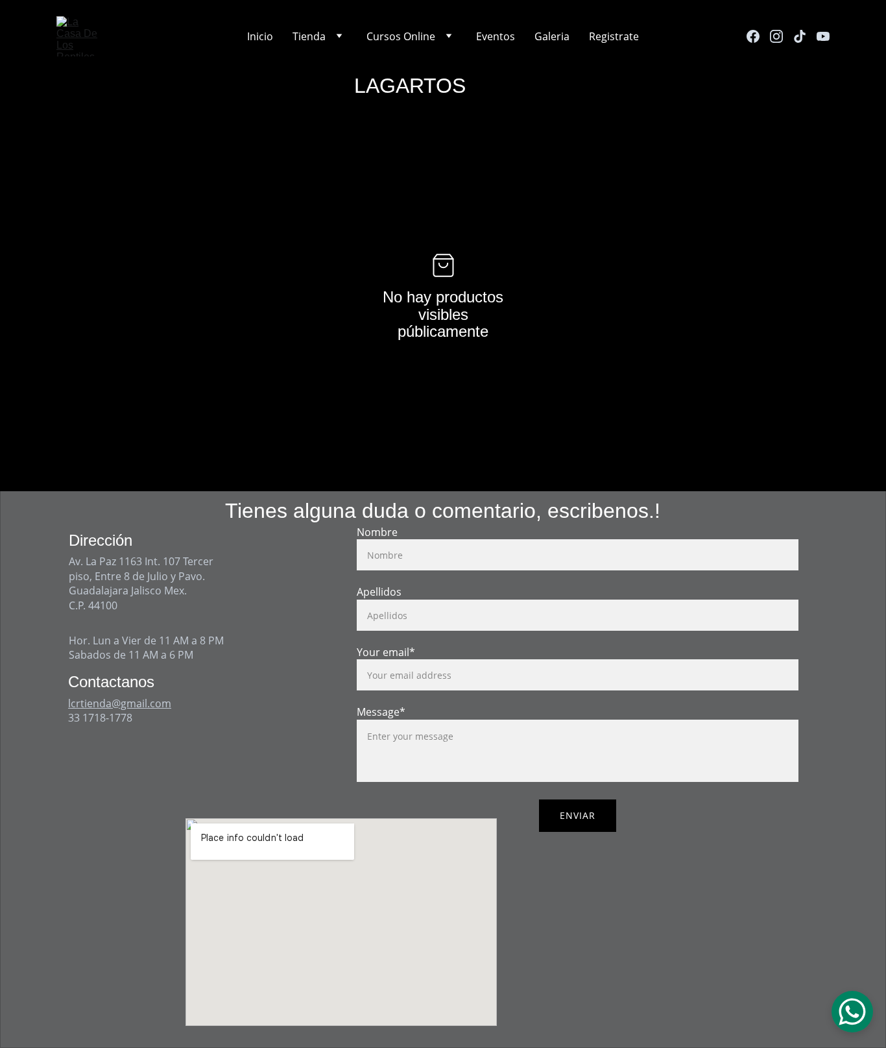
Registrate (614, 36)
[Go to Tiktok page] (805, 36)
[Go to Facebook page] (758, 36)
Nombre (377, 532)
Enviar (577, 815)
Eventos (495, 36)
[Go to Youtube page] (823, 36)
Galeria (551, 36)
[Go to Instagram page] (781, 36)
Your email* (386, 652)
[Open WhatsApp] (852, 1011)
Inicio (260, 36)
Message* (381, 712)
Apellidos (379, 592)
